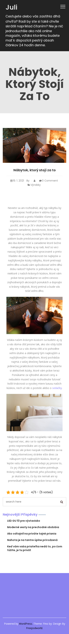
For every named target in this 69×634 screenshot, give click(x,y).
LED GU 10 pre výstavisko (23, 521)
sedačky (57, 388)
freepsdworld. (34, 628)
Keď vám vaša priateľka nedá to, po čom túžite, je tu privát (34, 548)
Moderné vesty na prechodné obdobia (33, 527)
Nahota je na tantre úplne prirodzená (32, 540)
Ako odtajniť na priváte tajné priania (31, 533)
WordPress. (26, 623)
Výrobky (36, 185)
